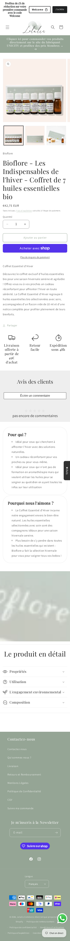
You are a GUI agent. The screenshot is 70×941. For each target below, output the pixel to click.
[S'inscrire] (56, 832)
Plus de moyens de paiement (35, 257)
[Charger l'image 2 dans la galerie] (35, 135)
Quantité (7, 216)
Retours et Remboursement (24, 774)
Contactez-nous (17, 749)
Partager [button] (12, 325)
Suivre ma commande (20, 808)
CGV (9, 799)
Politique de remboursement (40, 921)
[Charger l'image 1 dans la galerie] (13, 135)
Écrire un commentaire (35, 395)
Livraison (12, 766)
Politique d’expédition (18, 933)
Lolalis (20, 917)
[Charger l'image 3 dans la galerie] (56, 135)
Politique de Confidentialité (24, 791)
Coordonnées (39, 933)
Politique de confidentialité (23, 927)
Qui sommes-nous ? (19, 757)
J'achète (59, 9)
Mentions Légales (18, 783)
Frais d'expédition (24, 210)
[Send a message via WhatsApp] (62, 918)
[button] (7, 27)
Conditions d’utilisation (52, 927)
